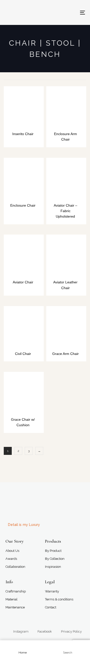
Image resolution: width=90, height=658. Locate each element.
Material (12, 599)
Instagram (20, 631)
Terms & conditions (59, 599)
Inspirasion (53, 567)
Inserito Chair (23, 134)
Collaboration (15, 567)
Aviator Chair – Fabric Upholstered (65, 211)
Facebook (45, 631)
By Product (53, 551)
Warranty (52, 591)
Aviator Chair (23, 282)
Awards (11, 559)
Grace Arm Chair (65, 354)
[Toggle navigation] (71, 12)
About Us (12, 551)
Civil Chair (23, 354)
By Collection (54, 559)
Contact (50, 607)
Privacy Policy (71, 631)
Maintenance (15, 607)
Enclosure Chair (23, 205)
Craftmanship (16, 591)
